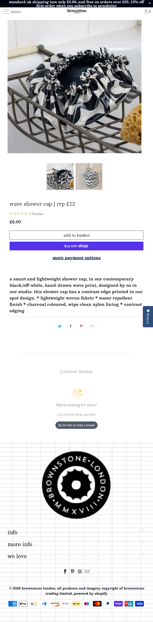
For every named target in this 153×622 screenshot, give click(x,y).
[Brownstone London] (76, 11)
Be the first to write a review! (76, 425)
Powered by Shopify (91, 593)
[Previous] (11, 91)
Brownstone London (38, 588)
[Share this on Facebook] (70, 325)
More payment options (77, 257)
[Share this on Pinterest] (81, 325)
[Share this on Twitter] (59, 325)
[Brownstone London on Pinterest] (73, 571)
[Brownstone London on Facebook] (65, 571)
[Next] (138, 91)
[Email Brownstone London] (87, 571)
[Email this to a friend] (92, 325)
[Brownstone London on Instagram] (80, 571)
